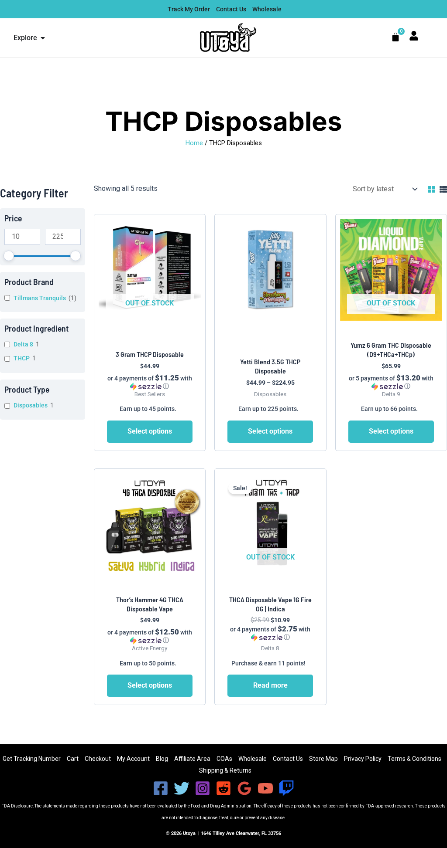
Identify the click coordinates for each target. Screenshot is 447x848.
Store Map (323, 758)
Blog (162, 758)
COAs (224, 758)
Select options (149, 431)
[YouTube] (265, 788)
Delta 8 (23, 344)
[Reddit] (223, 788)
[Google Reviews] (244, 788)
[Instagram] (202, 788)
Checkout (98, 758)
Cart (73, 758)
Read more (270, 685)
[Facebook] (160, 788)
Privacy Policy (363, 758)
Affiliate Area (192, 758)
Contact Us (288, 758)
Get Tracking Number (32, 758)
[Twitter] (181, 788)
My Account (133, 758)
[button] (150, 382)
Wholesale (252, 758)
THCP (22, 358)
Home (194, 143)
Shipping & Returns (225, 770)
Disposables (31, 405)
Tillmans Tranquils (40, 298)
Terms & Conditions (414, 758)
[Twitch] (286, 788)
